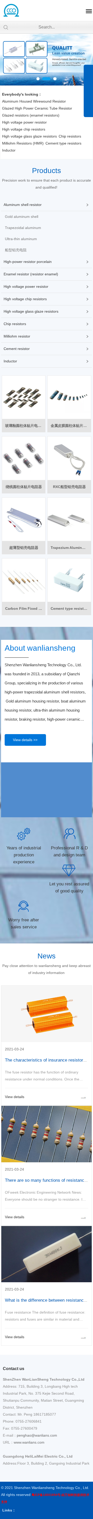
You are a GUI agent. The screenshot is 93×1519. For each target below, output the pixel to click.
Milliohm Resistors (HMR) (23, 143)
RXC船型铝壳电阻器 (69, 487)
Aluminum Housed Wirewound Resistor (34, 101)
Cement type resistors (63, 143)
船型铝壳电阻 (16, 250)
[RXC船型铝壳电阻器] (69, 458)
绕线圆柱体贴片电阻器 (24, 487)
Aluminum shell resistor (23, 205)
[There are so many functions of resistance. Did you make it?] (46, 1161)
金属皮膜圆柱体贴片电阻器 (71, 426)
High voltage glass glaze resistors (29, 136)
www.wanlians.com (29, 1442)
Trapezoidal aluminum (23, 228)
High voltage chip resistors (23, 129)
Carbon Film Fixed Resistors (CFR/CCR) (25, 608)
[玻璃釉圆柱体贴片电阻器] (23, 397)
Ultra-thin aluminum (21, 239)
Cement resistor (17, 349)
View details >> (25, 740)
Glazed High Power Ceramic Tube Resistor (37, 108)
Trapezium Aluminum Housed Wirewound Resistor (71, 548)
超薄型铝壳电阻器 (23, 548)
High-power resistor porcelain (28, 262)
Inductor (9, 150)
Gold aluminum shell (21, 216)
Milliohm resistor (17, 336)
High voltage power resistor (24, 122)
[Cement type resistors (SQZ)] (69, 580)
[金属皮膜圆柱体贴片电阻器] (69, 397)
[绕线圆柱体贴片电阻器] (23, 458)
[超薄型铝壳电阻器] (23, 519)
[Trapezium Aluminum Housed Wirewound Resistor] (69, 519)
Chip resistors (70, 136)
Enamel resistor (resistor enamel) (31, 274)
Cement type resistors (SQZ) (71, 608)
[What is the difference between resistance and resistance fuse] (46, 1281)
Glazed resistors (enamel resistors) (30, 115)
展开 (88, 94)
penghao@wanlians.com (37, 1435)
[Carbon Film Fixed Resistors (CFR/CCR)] (23, 580)
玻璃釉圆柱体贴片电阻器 (25, 426)
